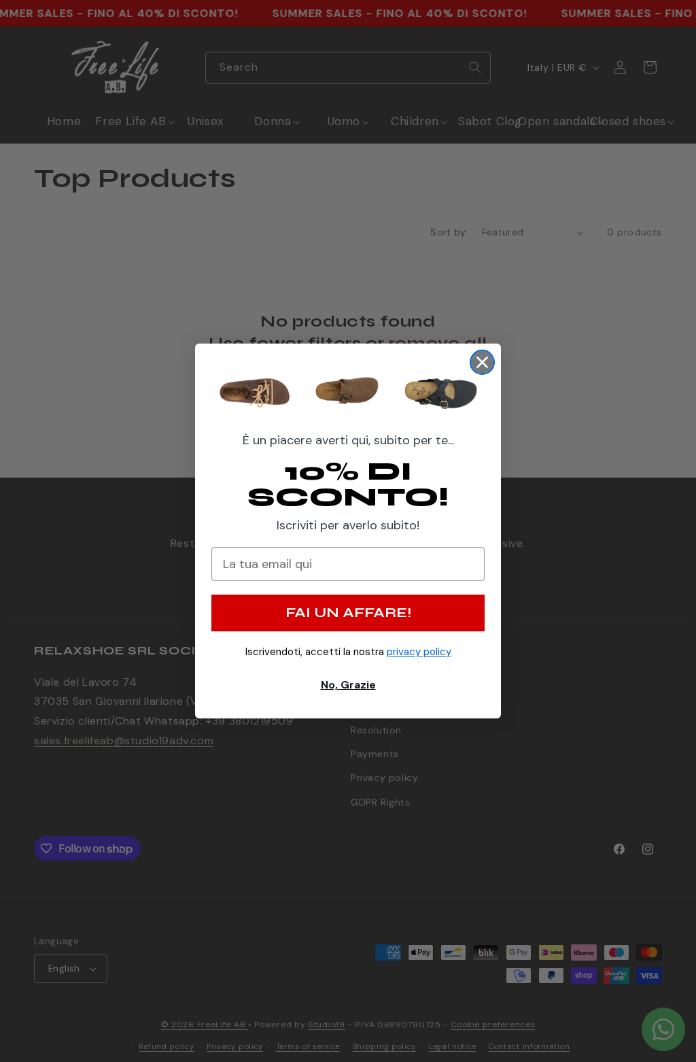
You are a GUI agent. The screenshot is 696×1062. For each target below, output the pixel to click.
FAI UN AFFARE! (348, 612)
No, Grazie (348, 685)
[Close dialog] (482, 362)
